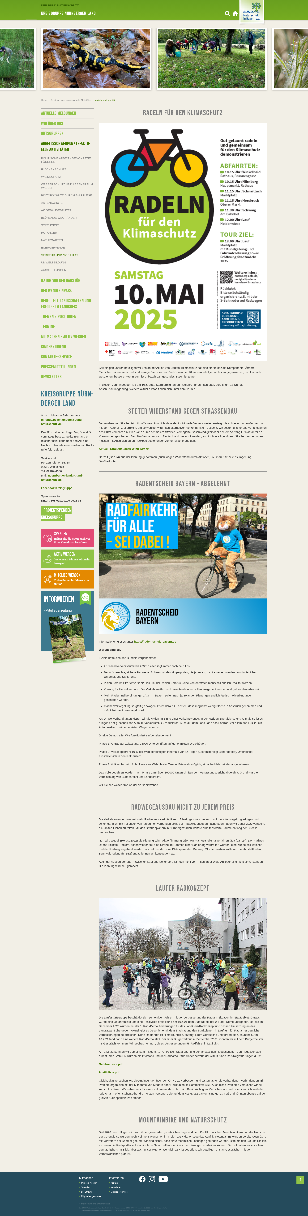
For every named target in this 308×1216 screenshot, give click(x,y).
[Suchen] (227, 13)
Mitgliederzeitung (58, 610)
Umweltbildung (53, 262)
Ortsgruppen (52, 133)
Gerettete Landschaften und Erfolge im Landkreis (66, 304)
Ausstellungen (53, 270)
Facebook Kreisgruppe (56, 488)
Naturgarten (52, 240)
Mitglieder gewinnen (91, 1196)
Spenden (85, 1187)
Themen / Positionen (58, 317)
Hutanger (49, 232)
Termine (48, 327)
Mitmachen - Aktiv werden (63, 337)
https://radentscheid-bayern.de (155, 641)
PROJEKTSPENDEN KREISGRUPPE (56, 513)
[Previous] (8, 60)
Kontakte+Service (56, 357)
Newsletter (51, 377)
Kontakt (114, 1183)
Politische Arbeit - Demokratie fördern (66, 160)
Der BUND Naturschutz (60, 5)
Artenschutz (52, 202)
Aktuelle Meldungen (58, 113)
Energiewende (53, 247)
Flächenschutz (53, 169)
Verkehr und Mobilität (59, 255)
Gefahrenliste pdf (111, 1064)
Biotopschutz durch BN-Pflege (66, 195)
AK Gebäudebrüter (56, 210)
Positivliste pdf (109, 1072)
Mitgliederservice (119, 1191)
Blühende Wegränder (59, 217)
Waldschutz (51, 176)
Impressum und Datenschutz (94, 1203)
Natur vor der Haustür (60, 281)
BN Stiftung (87, 1191)
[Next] (300, 60)
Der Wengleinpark (56, 291)
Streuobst (50, 225)
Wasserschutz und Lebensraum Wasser (67, 186)
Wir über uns (52, 123)
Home (44, 100)
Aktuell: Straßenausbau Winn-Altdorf (124, 449)
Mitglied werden (89, 1183)
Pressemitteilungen (58, 367)
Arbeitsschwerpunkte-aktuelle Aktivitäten (71, 100)
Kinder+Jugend (53, 347)
